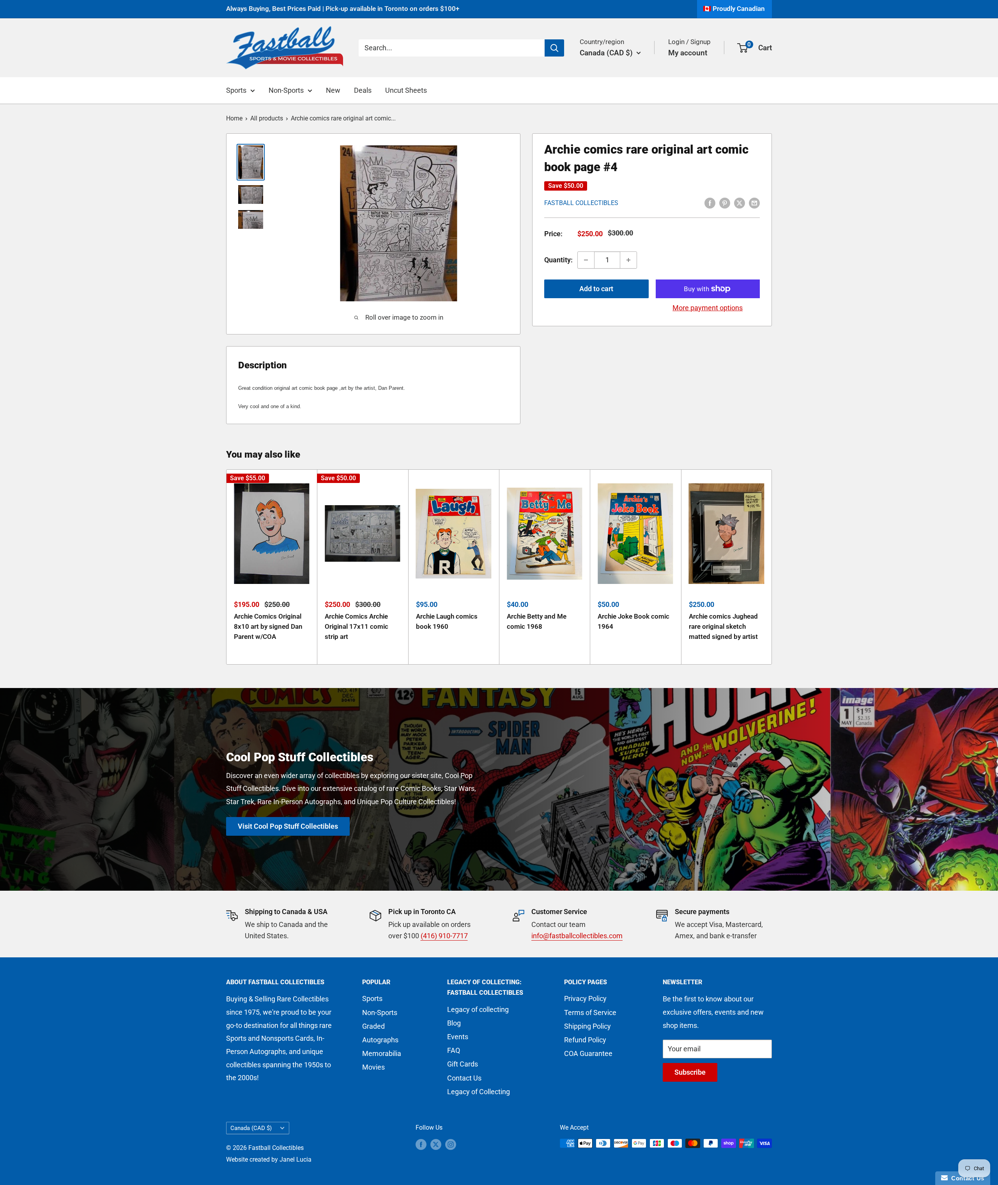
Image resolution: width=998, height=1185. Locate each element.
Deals (363, 90)
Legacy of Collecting (478, 1092)
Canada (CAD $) (251, 1128)
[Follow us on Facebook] (421, 1144)
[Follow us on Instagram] (450, 1144)
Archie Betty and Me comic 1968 (536, 621)
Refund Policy (585, 1040)
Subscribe (690, 1072)
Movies (373, 1067)
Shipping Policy (587, 1026)
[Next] (772, 567)
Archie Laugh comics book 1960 (447, 621)
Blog (454, 1023)
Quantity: (558, 260)
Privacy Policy (585, 998)
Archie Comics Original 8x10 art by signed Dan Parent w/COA (268, 626)
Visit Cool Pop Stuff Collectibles (288, 826)
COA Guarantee (588, 1053)
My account (687, 52)
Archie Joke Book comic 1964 (633, 621)
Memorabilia (381, 1053)
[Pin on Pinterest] (724, 202)
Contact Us (464, 1078)
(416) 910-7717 (444, 936)
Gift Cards (462, 1064)
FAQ (453, 1050)
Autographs (380, 1040)
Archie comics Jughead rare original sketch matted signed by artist (723, 626)
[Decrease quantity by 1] (586, 260)
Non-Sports (286, 90)
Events (457, 1037)
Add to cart (596, 289)
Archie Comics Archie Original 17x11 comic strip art (356, 626)
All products (266, 118)
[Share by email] (754, 202)
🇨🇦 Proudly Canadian (734, 8)
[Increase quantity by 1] (628, 260)
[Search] (554, 47)
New (333, 90)
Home (234, 118)
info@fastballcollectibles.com (577, 936)
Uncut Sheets (406, 90)
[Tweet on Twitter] (739, 202)
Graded (373, 1026)
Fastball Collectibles (581, 203)
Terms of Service (590, 1012)
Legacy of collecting (478, 1009)
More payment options (707, 308)
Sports (236, 90)
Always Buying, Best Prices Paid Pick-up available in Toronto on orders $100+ (342, 8)
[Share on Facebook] (709, 202)
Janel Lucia (295, 1159)
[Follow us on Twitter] (435, 1144)
